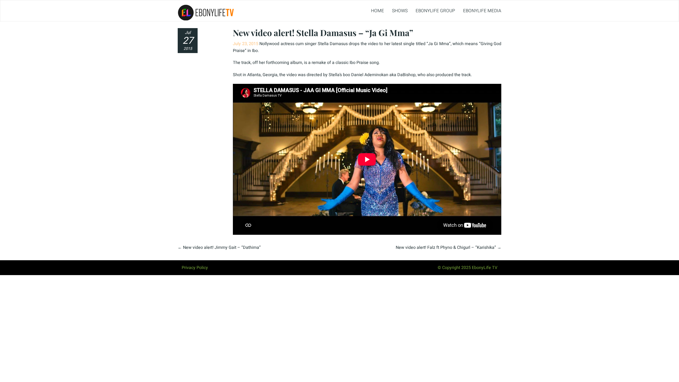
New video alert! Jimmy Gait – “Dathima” (222, 247)
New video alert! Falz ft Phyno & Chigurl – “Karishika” (446, 247)
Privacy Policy (195, 267)
